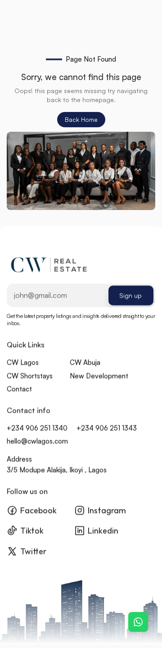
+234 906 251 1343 (106, 428)
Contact (19, 388)
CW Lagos (23, 362)
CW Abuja (85, 362)
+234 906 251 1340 (37, 428)
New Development (99, 375)
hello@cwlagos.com (37, 441)
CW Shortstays (30, 375)
